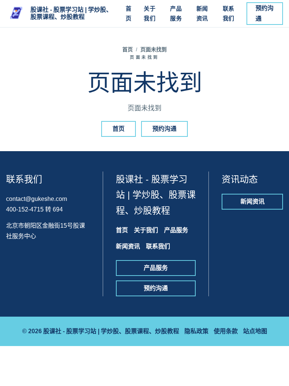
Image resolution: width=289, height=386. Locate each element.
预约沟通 (265, 13)
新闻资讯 (202, 13)
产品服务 (176, 13)
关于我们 (149, 13)
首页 (129, 13)
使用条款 (226, 331)
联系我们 (228, 13)
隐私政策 (196, 331)
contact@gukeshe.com (36, 199)
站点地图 (255, 331)
